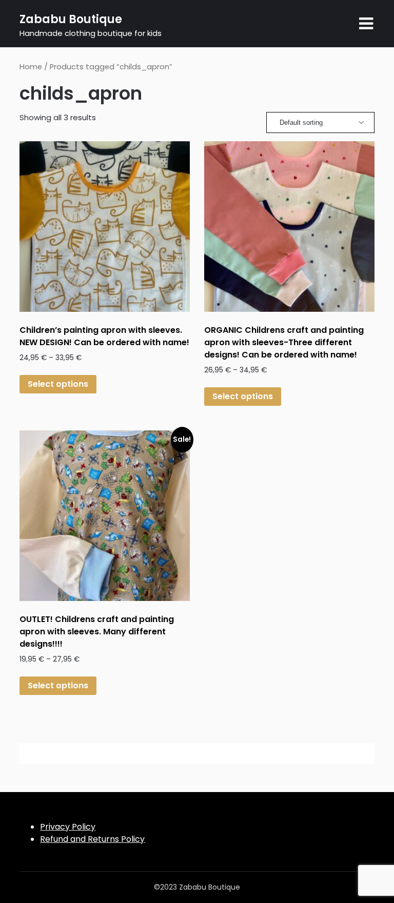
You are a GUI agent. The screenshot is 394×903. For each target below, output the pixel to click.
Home (30, 67)
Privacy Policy (67, 827)
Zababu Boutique (70, 19)
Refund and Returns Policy (92, 839)
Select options (58, 384)
